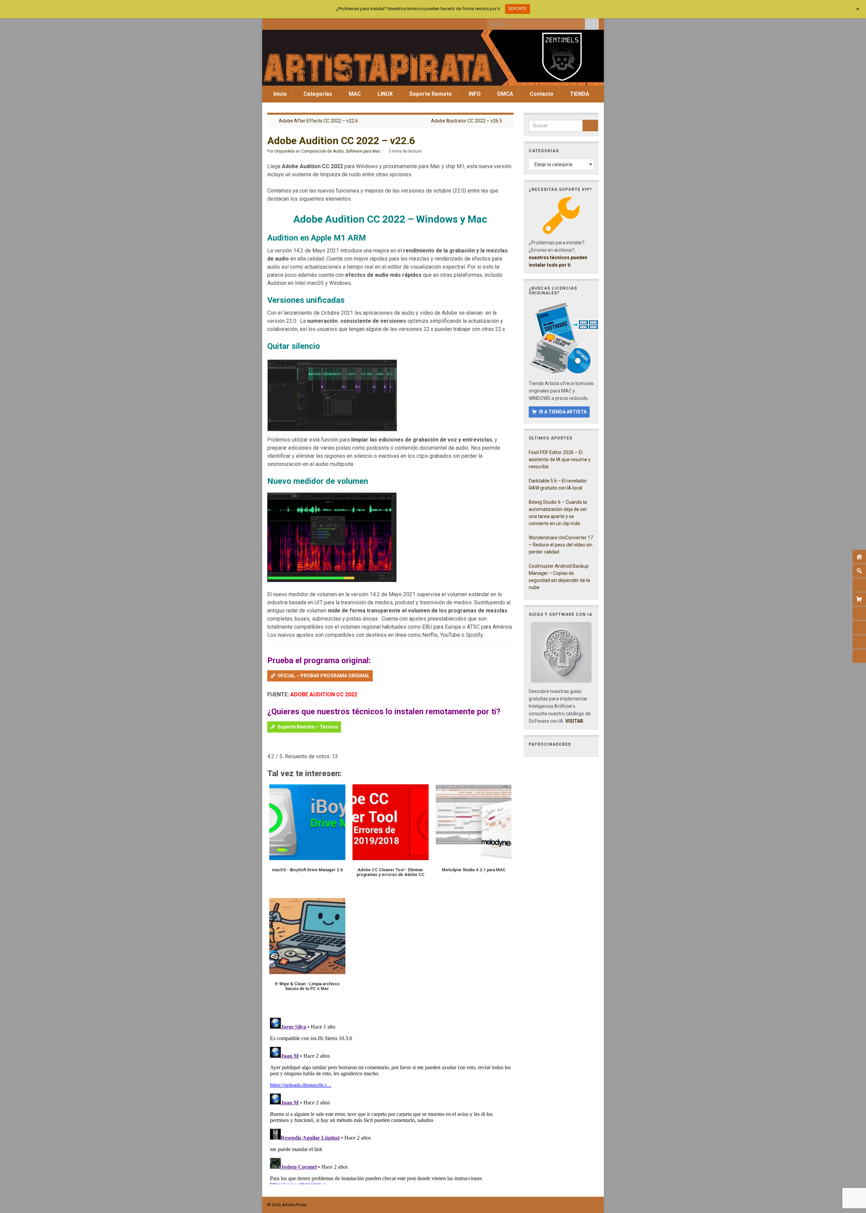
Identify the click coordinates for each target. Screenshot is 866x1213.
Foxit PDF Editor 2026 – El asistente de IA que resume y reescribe (560, 459)
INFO (474, 94)
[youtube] (304, 22)
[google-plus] (315, 22)
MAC (354, 94)
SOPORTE (517, 8)
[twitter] (281, 22)
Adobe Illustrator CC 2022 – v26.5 (466, 120)
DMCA (504, 94)
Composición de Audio (322, 151)
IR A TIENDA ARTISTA (563, 411)
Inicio (279, 94)
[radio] (270, 746)
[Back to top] (850, 1172)
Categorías (317, 94)
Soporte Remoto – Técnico (307, 726)
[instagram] (293, 22)
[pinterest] (326, 22)
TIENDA (579, 94)
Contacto (540, 94)
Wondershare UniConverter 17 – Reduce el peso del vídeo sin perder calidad (561, 545)
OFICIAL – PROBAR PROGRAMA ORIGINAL (323, 675)
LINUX (384, 94)
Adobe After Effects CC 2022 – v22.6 (318, 120)
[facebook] (270, 22)
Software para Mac (363, 151)
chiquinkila (284, 151)
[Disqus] (390, 1099)
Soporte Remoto (430, 94)
